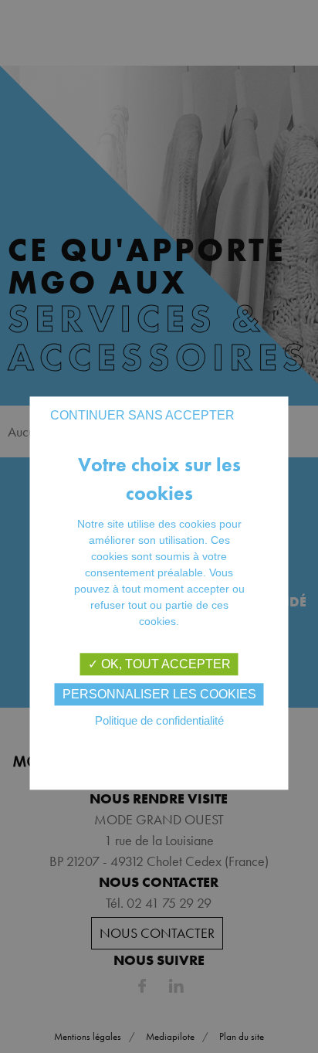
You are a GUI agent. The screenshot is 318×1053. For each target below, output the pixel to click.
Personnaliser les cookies (159, 694)
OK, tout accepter (164, 664)
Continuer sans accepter (142, 415)
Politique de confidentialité (159, 720)
